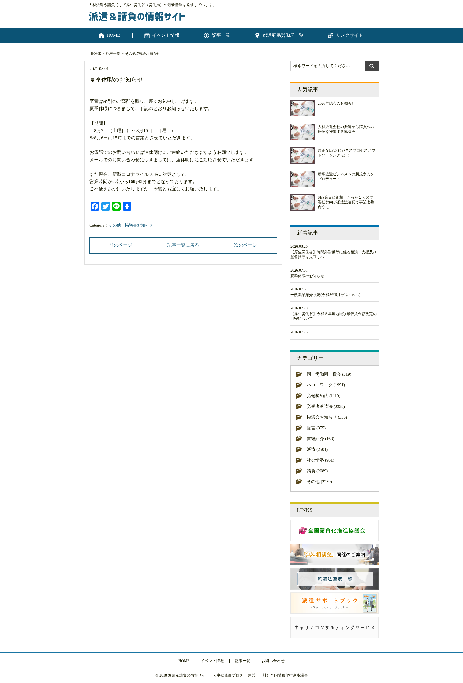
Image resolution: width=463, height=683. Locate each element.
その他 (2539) (319, 481)
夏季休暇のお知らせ (307, 276)
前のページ (120, 245)
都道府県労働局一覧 (283, 35)
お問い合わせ (273, 661)
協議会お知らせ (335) (327, 417)
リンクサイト (349, 35)
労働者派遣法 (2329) (326, 406)
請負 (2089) (317, 471)
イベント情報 (166, 35)
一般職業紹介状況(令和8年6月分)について (325, 295)
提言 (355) (316, 428)
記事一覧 (221, 35)
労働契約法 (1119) (323, 395)
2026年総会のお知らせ (336, 103)
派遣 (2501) (317, 449)
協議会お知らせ (148, 54)
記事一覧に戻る (183, 245)
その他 (130, 54)
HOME (113, 35)
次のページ (245, 245)
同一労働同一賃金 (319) (329, 374)
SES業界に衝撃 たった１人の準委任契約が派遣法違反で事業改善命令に (346, 202)
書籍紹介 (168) (320, 438)
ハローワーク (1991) (326, 385)
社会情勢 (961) (320, 460)
